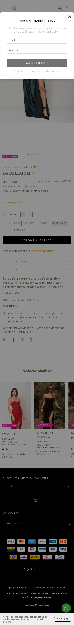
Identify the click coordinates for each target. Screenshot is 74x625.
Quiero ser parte (37, 62)
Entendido (63, 619)
